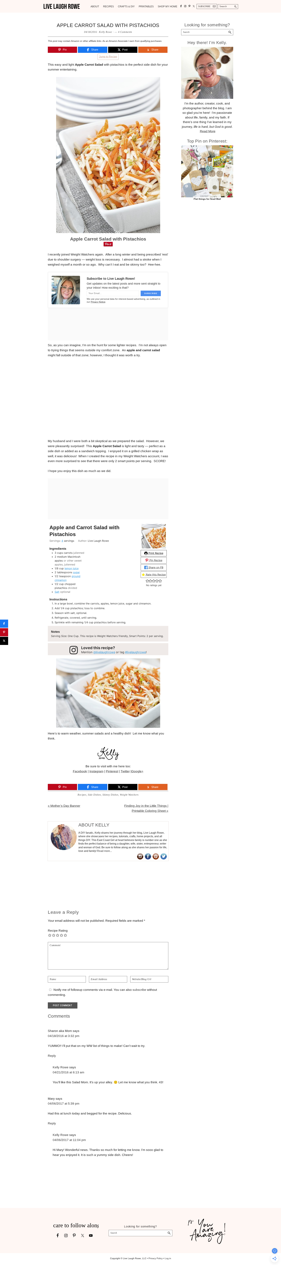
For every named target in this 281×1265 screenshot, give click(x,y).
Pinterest (112, 771)
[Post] (4, 641)
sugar (76, 572)
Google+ (137, 771)
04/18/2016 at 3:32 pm (63, 1036)
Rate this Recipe (155, 574)
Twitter (125, 771)
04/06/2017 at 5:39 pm (63, 1103)
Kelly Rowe (60, 1067)
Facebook (80, 771)
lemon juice (72, 568)
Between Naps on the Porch (117, 776)
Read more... (104, 851)
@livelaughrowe (104, 652)
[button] (147, 581)
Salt (57, 591)
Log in (168, 1258)
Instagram (96, 771)
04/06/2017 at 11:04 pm (69, 1140)
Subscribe (204, 6)
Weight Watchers (129, 794)
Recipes (82, 794)
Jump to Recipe (108, 56)
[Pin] (4, 632)
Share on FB (155, 567)
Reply (52, 1055)
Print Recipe (155, 553)
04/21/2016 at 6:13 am (68, 1072)
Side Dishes (94, 794)
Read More (207, 131)
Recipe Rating (58, 930)
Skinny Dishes (110, 794)
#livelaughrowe (135, 652)
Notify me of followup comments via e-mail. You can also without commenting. (102, 992)
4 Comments (125, 32)
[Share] (4, 624)
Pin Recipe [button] (155, 560)
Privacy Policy (155, 1258)
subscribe (139, 989)
